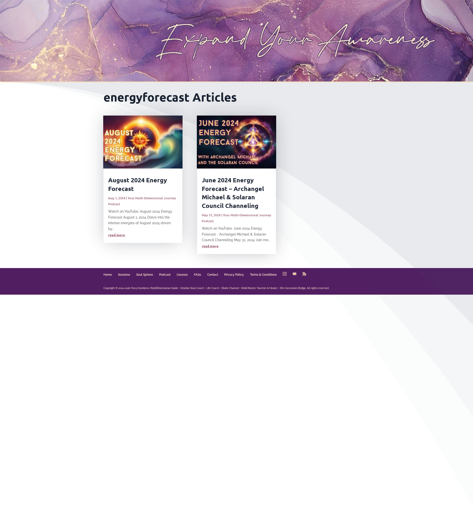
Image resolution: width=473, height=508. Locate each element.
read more (116, 235)
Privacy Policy (234, 274)
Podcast (164, 274)
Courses (182, 274)
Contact (212, 274)
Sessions (124, 274)
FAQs (197, 274)
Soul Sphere (144, 274)
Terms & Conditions (263, 274)
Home (107, 274)
